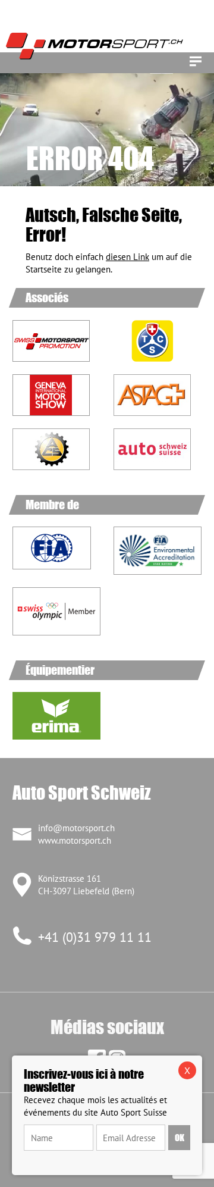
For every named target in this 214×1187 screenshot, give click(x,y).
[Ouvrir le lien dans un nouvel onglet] (158, 341)
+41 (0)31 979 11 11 (95, 937)
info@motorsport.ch (76, 828)
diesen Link (127, 256)
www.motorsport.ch (74, 840)
